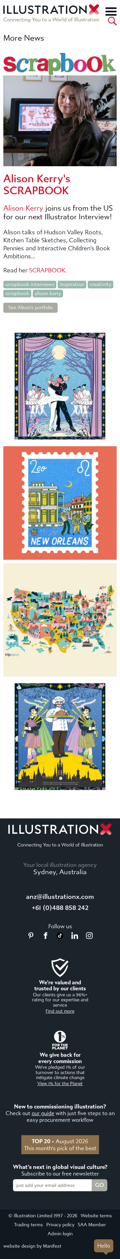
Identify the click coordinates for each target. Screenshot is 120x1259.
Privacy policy (60, 1225)
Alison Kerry (23, 208)
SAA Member (92, 1225)
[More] (111, 11)
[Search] (112, 21)
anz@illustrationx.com (60, 897)
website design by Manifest (32, 1246)
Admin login (60, 1234)
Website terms (96, 1216)
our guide (43, 1113)
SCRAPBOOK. (48, 270)
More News (23, 38)
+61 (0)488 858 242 (60, 908)
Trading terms (28, 1225)
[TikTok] (60, 937)
